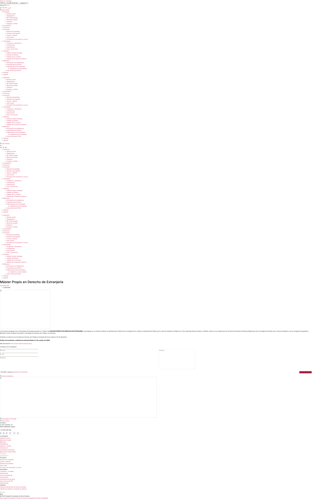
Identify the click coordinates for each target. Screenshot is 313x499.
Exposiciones (11, 47)
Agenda (5, 74)
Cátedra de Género (12, 55)
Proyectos (6, 27)
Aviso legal (3, 498)
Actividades (7, 41)
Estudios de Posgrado (13, 33)
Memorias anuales (12, 19)
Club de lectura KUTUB (14, 70)
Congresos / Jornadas (7, 471)
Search (2, 5)
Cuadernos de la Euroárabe (18, 68)
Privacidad (10, 498)
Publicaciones (4, 483)
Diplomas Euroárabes (13, 31)
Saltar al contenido (6, 1)
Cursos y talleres (5, 461)
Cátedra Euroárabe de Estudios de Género (13, 489)
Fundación (6, 12)
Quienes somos (11, 14)
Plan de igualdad (43, 498)
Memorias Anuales (5, 440)
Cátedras (6, 51)
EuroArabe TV (4, 455)
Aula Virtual (10, 37)
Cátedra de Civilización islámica (16, 59)
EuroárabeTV (7, 25)
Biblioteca (6, 60)
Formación (6, 29)
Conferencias (11, 45)
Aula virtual (3, 465)
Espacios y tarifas (12, 23)
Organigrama (11, 16)
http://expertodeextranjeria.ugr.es (21, 343)
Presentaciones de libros (14, 64)
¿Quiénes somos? (5, 438)
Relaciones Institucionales (8, 452)
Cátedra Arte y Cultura (14, 57)
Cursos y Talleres (12, 35)
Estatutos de (4, 448)
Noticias (5, 72)
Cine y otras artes (12, 49)
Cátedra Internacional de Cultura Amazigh (13, 487)
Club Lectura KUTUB (6, 481)
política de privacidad (20, 372)
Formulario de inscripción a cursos (17, 39)
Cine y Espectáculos (6, 475)
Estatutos (9, 21)
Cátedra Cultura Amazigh (14, 53)
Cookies (18, 498)
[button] (4, 285)
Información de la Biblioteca (15, 62)
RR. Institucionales (12, 17)
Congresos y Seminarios (14, 43)
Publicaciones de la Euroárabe (16, 66)
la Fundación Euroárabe (7, 450)
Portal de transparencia (29, 498)
